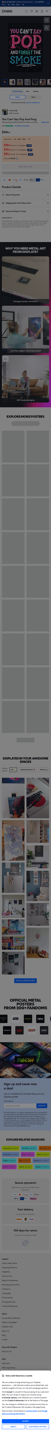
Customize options (37, 1427)
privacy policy (32, 1411)
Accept (25, 1421)
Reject (13, 1427)
